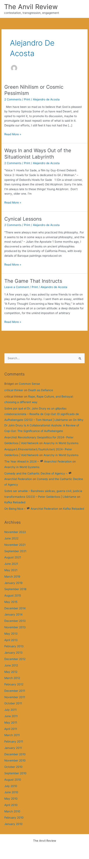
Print (27, 99)
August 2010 (12, 779)
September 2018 (15, 589)
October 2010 (13, 766)
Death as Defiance (40, 390)
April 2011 (10, 729)
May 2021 (10, 570)
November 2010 (15, 760)
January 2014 (13, 614)
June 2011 (11, 716)
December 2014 (15, 608)
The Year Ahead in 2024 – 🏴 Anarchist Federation (38, 461)
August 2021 (12, 557)
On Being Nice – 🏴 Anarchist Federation (31, 508)
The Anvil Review (31, 7)
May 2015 (10, 602)
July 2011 (10, 709)
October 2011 (13, 703)
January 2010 (13, 824)
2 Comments (12, 99)
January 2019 (13, 583)
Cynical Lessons (23, 219)
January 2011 (13, 748)
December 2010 (15, 754)
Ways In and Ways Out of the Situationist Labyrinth (37, 153)
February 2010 (14, 817)
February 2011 (13, 741)
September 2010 (15, 773)
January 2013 (13, 652)
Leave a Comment (16, 287)
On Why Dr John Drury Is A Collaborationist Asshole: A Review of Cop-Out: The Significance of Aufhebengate (43, 425)
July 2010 (10, 786)
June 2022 (11, 538)
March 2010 (12, 811)
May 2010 (11, 798)
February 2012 (13, 684)
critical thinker (13, 390)
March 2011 (12, 735)
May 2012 (10, 671)
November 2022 (15, 532)
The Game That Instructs (33, 281)
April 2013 (11, 640)
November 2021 (14, 544)
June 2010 (11, 792)
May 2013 (11, 633)
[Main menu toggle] (81, 9)
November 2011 (14, 697)
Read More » (12, 134)
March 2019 (12, 576)
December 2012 (14, 659)
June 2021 (11, 563)
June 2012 (11, 665)
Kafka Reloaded (14, 502)
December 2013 (15, 620)
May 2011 (10, 722)
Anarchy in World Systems (60, 443)
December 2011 (14, 690)
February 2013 (14, 646)
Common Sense (29, 383)
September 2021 (15, 551)
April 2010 (11, 805)
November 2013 (15, 627)
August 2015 (12, 595)
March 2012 (12, 678)
